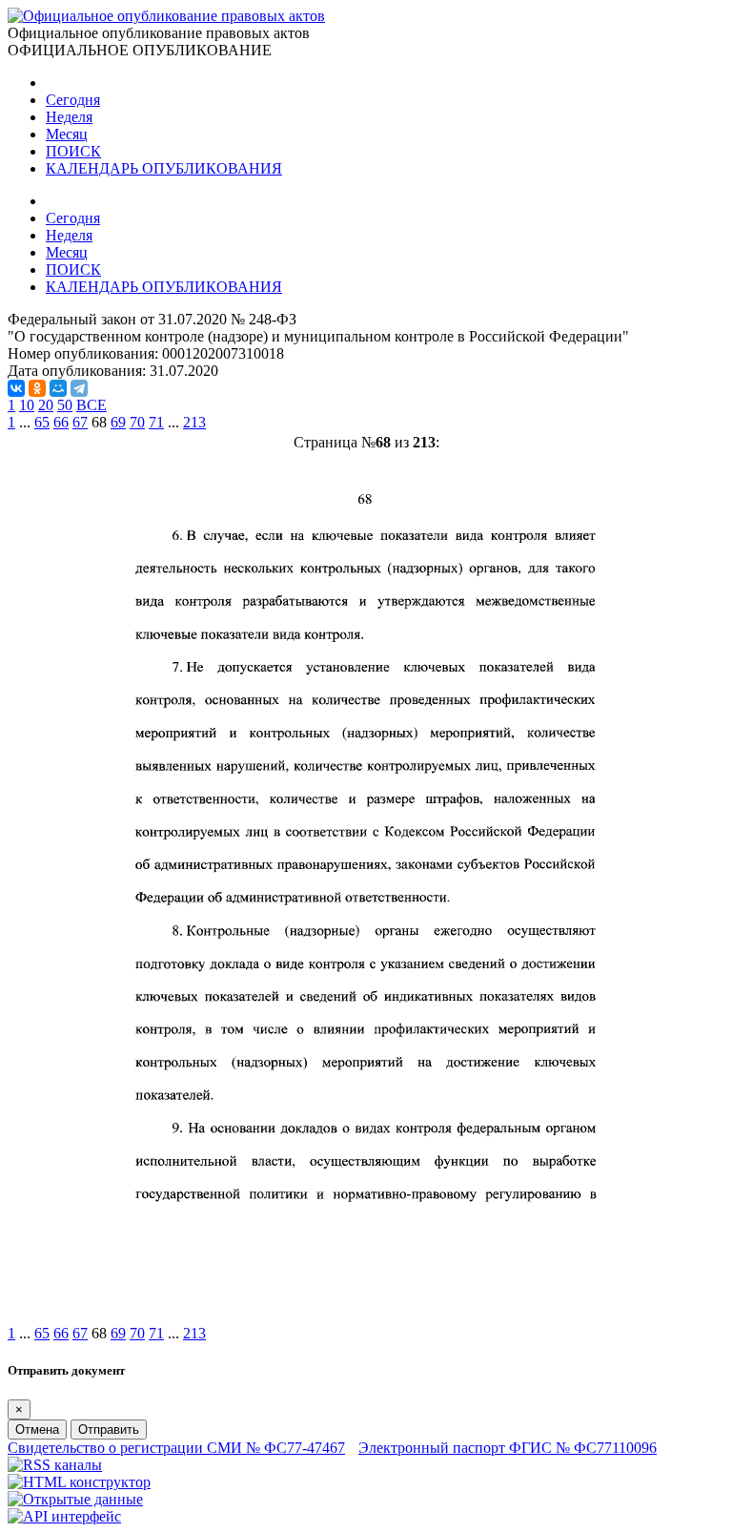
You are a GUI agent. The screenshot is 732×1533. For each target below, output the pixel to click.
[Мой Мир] (58, 388)
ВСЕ (91, 405)
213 (194, 422)
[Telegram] (79, 388)
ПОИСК (73, 151)
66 (61, 422)
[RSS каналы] (55, 1465)
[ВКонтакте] (16, 388)
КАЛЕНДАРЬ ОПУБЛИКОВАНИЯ (164, 168)
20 (45, 405)
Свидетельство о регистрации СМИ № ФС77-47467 (176, 1448)
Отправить (108, 1429)
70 (137, 422)
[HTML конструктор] (79, 1482)
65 (42, 422)
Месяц (67, 134)
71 (156, 422)
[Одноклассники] (37, 388)
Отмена (37, 1429)
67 (80, 422)
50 (64, 405)
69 (118, 422)
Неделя (69, 117)
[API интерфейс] (64, 1516)
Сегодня (73, 100)
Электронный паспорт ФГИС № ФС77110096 (507, 1448)
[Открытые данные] (75, 1499)
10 (26, 405)
